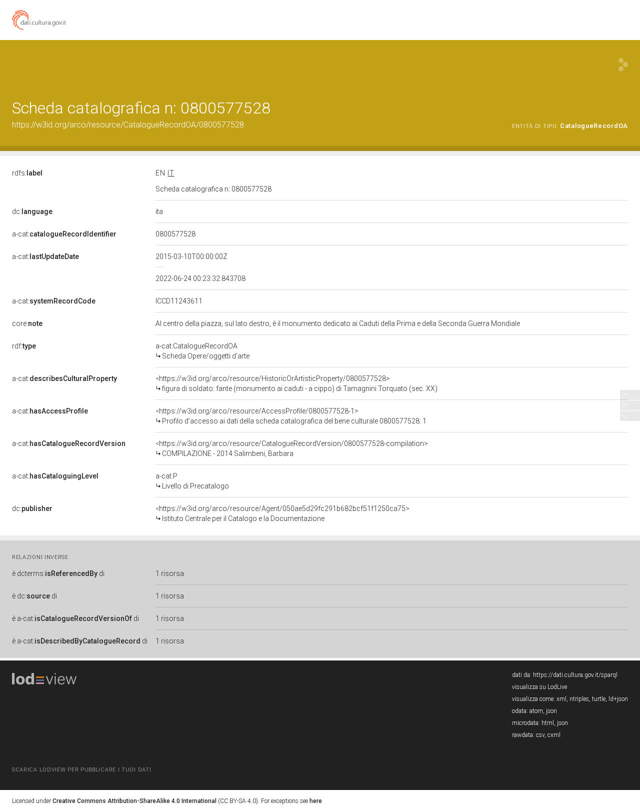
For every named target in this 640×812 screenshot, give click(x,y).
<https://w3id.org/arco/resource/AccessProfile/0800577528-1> (291, 416)
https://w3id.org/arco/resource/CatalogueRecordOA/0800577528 (128, 125)
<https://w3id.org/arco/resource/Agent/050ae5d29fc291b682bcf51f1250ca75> (283, 513)
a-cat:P (192, 481)
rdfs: (27, 173)
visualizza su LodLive (539, 687)
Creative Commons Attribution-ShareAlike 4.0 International (134, 801)
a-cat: (64, 234)
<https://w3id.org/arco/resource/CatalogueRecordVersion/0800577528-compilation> (292, 449)
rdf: (24, 346)
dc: (32, 212)
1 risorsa (170, 574)
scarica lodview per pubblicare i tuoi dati (81, 769)
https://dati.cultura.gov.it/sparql (575, 675)
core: (27, 324)
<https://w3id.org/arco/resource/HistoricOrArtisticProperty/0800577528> (297, 383)
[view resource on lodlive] (623, 65)
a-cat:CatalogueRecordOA (203, 351)
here (316, 801)
